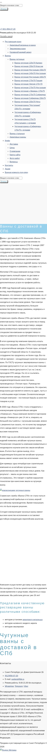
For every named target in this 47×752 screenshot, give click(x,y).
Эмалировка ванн (18, 49)
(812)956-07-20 (11, 676)
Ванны (8, 56)
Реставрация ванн (13, 42)
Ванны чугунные (17, 59)
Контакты (9, 165)
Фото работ (15, 158)
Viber (26, 686)
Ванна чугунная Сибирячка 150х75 (30, 98)
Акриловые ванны (18, 137)
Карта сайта (15, 155)
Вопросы (14, 162)
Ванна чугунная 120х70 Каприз (28, 63)
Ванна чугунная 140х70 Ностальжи (30, 73)
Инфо (7, 141)
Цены (12, 148)
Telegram (19, 686)
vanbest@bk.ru (17, 679)
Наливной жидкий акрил (20, 52)
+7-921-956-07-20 (7, 29)
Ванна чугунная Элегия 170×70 (28, 84)
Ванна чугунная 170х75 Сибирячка (30, 95)
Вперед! (4, 9)
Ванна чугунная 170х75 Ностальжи (30, 88)
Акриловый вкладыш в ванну (23, 45)
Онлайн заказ (6, 36)
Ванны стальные (17, 134)
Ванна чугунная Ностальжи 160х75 (30, 77)
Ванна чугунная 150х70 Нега (27, 102)
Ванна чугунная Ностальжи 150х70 (30, 70)
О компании (15, 151)
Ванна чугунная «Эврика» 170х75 (29, 91)
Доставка (14, 144)
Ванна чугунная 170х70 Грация (28, 81)
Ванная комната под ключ (16, 172)
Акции (7, 169)
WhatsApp (9, 686)
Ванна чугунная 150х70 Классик (28, 66)
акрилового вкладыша (33, 620)
